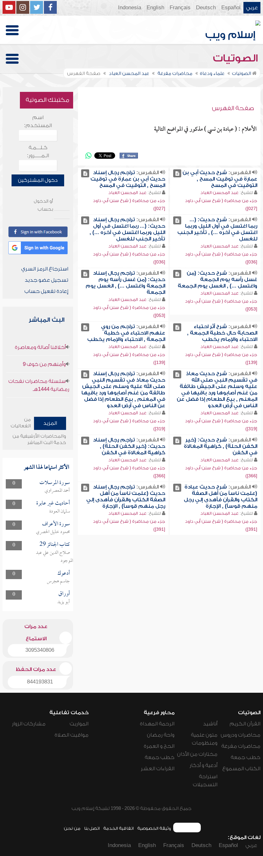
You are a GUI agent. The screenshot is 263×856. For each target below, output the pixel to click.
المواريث (79, 724)
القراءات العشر (157, 768)
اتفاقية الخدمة (118, 828)
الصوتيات (236, 58)
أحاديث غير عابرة (53, 503)
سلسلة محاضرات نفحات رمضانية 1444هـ (38, 385)
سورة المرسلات (54, 483)
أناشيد (210, 724)
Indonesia (129, 8)
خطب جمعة (245, 757)
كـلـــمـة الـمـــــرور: (38, 151)
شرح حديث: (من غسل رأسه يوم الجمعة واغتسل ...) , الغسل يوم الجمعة (217, 279)
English (155, 8)
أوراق (64, 594)
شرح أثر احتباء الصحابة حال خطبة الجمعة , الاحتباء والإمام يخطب (222, 333)
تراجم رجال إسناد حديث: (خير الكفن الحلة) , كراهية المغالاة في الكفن (129, 446)
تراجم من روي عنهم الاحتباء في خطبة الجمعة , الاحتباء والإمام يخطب (126, 333)
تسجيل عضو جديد (46, 280)
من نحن (72, 828)
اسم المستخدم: (38, 121)
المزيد (50, 423)
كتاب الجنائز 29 (54, 544)
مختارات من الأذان (197, 754)
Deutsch (206, 8)
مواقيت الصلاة (72, 735)
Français (180, 8)
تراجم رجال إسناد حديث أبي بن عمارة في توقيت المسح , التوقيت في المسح (127, 179)
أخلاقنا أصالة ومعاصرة (40, 347)
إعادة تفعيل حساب (46, 291)
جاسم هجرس (58, 581)
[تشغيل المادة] (177, 173)
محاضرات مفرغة (240, 746)
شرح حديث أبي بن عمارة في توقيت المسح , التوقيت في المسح (219, 179)
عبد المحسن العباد (219, 192)
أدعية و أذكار (203, 765)
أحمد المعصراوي (57, 491)
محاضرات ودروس (240, 735)
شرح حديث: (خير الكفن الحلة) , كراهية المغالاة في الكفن (220, 446)
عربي (252, 8)
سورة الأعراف (56, 524)
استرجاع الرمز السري (44, 269)
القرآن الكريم (245, 724)
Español (231, 8)
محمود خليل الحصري (53, 532)
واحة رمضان (160, 735)
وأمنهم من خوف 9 (44, 364)
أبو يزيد (63, 602)
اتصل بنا (92, 828)
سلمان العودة (59, 511)
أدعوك (63, 573)
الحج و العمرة (159, 746)
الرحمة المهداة (157, 724)
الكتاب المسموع (241, 768)
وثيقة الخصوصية (154, 828)
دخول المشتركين (38, 180)
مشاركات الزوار (29, 724)
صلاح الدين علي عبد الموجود (54, 557)
